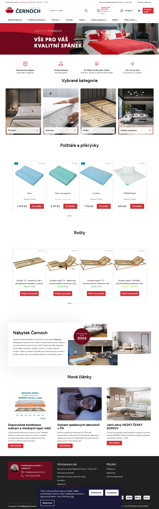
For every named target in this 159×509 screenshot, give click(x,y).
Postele (12, 130)
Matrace (50, 130)
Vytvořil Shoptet (130, 506)
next (149, 188)
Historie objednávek (115, 477)
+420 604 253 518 (105, 8)
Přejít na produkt (29, 293)
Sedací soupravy (129, 130)
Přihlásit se (111, 469)
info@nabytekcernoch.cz (35, 472)
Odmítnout (96, 492)
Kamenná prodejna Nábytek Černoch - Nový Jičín (115, 2)
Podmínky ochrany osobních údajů (71, 477)
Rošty (86, 130)
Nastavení (47, 503)
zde (72, 496)
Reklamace (61, 484)
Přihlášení (129, 11)
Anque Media (143, 506)
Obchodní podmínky (144, 2)
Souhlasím (112, 492)
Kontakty (61, 480)
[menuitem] (16, 20)
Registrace (111, 473)
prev (10, 188)
